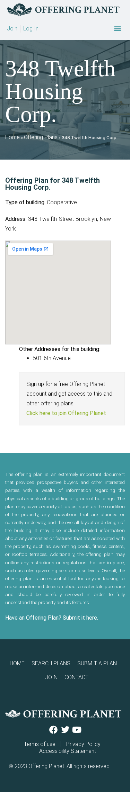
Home (12, 137)
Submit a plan (97, 663)
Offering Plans (41, 137)
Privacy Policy (83, 744)
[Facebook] (53, 730)
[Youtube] (77, 730)
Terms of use (39, 744)
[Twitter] (65, 730)
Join (51, 677)
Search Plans (51, 663)
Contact (76, 677)
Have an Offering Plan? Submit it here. (51, 617)
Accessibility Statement (67, 751)
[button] (117, 28)
